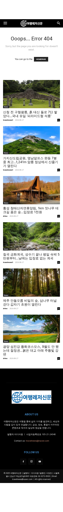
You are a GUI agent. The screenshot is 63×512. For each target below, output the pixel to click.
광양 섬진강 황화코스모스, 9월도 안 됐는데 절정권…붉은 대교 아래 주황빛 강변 (31, 350)
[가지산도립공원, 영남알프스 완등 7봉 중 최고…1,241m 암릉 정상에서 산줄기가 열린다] (31, 140)
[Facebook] (23, 462)
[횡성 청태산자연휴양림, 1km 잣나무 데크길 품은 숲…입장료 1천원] (31, 190)
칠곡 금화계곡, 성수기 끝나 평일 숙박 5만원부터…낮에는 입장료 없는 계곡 (31, 256)
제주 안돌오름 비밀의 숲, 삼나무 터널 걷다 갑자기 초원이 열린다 (30, 302)
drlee (5, 216)
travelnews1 (8, 120)
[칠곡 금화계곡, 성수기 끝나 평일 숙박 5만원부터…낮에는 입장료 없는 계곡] (31, 236)
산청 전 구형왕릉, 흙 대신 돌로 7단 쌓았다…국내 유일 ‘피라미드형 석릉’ (30, 114)
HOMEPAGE (41, 59)
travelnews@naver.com (37, 440)
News (6, 107)
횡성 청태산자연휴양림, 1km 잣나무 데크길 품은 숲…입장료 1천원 (31, 210)
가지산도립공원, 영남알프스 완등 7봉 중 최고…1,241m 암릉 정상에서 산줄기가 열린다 (30, 162)
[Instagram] (31, 461)
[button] (5, 23)
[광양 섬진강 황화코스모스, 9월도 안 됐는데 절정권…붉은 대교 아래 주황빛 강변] (31, 329)
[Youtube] (40, 462)
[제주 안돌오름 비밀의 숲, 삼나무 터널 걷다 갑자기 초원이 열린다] (31, 282)
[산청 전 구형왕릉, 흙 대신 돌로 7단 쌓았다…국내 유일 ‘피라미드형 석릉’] (31, 94)
